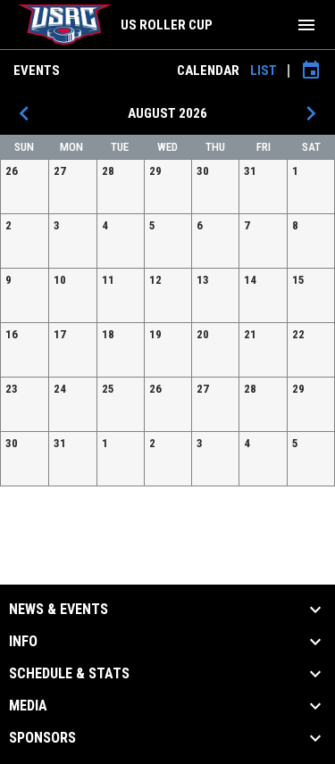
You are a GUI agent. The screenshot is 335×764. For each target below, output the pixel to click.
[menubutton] (306, 25)
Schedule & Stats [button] (69, 674)
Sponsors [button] (42, 738)
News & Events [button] (58, 609)
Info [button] (23, 642)
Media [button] (28, 706)
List (263, 70)
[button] (24, 186)
